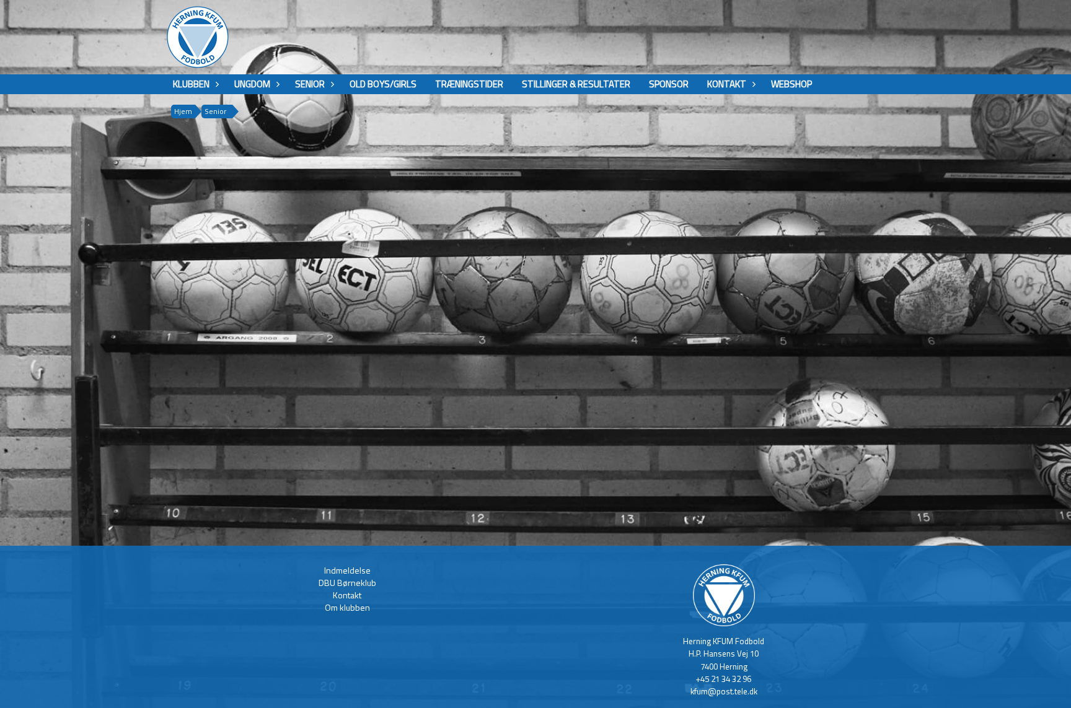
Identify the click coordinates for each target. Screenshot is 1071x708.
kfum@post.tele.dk (723, 691)
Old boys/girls (383, 84)
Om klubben (347, 607)
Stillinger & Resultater (576, 84)
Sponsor (669, 84)
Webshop (791, 84)
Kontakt (347, 594)
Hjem (183, 111)
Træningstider (469, 84)
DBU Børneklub (347, 582)
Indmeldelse (347, 570)
